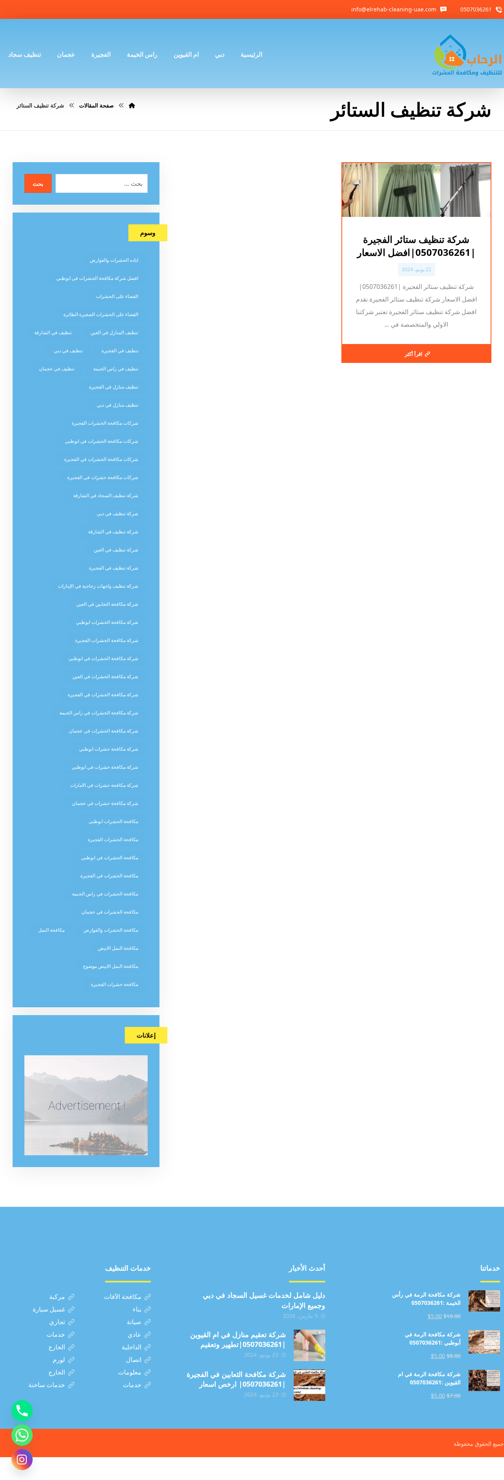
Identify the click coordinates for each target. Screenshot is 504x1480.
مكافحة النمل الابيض (118, 948)
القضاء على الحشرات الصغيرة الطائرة (100, 314)
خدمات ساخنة (46, 1384)
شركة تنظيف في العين (116, 549)
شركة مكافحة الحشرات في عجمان (103, 730)
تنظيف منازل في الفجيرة (113, 386)
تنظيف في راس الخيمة (115, 368)
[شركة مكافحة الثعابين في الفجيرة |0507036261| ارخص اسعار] (309, 1385)
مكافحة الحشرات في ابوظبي (109, 857)
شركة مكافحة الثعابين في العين (107, 604)
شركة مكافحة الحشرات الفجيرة (106, 640)
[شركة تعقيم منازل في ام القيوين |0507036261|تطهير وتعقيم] (309, 1345)
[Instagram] (22, 1459)
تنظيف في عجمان (56, 368)
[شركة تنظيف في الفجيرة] (467, 53)
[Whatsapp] (22, 1435)
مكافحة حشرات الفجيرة (114, 984)
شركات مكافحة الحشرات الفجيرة (105, 423)
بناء (137, 1309)
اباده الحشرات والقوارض (114, 260)
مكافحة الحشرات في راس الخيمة (105, 893)
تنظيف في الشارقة (53, 332)
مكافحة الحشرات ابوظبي (113, 821)
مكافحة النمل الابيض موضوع (110, 966)
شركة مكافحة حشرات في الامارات (104, 785)
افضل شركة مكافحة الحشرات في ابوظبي (97, 278)
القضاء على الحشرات (117, 296)
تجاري (57, 1321)
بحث (38, 183)
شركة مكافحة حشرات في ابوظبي (105, 767)
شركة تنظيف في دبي (117, 513)
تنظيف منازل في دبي (117, 404)
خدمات (55, 1334)
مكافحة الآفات (122, 1296)
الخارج (56, 1347)
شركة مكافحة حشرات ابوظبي (108, 749)
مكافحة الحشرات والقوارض (110, 930)
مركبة (57, 1296)
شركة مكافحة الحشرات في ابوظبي (103, 658)
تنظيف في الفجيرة (120, 350)
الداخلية (131, 1347)
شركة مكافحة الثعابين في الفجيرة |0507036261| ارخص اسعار (236, 1379)
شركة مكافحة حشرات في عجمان (105, 803)
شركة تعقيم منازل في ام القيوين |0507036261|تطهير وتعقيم (238, 1339)
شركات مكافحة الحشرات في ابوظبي (101, 441)
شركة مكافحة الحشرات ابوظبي (107, 622)
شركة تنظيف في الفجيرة (113, 567)
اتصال (133, 1359)
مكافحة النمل (51, 930)
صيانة (134, 1321)
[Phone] (22, 1410)
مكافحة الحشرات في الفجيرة (109, 875)
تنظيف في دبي (68, 350)
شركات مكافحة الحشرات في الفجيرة (101, 459)
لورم (59, 1359)
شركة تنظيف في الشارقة (113, 531)
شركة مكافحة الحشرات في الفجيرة (103, 694)
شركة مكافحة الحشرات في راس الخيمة (98, 712)
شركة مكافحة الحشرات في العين (105, 676)
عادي (134, 1334)
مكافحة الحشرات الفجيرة (113, 839)
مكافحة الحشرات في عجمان (110, 911)
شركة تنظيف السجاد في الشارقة (105, 495)
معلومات (129, 1372)
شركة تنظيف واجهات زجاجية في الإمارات (98, 586)
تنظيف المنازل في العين (114, 332)
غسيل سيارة (49, 1309)
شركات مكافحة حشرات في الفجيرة (102, 477)
